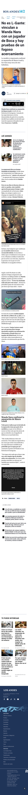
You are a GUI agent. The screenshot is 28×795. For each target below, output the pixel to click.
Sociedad (5, 722)
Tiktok (11, 699)
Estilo (4, 737)
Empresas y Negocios (8, 735)
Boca (18, 498)
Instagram (8, 699)
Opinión (5, 733)
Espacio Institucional (8, 746)
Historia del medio (8, 764)
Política (5, 718)
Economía (5, 720)
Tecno (4, 742)
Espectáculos (6, 729)
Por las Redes (8, 17)
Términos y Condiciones (9, 757)
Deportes (5, 726)
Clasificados (6, 755)
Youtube (18, 699)
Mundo (5, 731)
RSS (4, 762)
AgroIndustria (6, 740)
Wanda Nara (12, 498)
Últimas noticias (7, 715)
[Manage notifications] (24, 788)
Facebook (4, 699)
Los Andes (2, 17)
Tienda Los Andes (7, 753)
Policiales (5, 724)
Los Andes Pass (7, 751)
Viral (4, 744)
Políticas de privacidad (9, 759)
